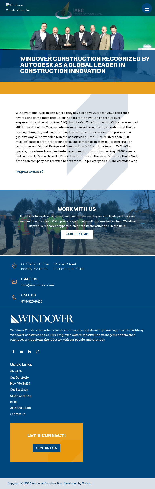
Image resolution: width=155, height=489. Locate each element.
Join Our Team (20, 408)
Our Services (19, 389)
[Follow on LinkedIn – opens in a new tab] (21, 351)
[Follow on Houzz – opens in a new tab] (29, 351)
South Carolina (20, 396)
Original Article (28, 172)
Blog (13, 402)
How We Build (20, 383)
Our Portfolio (19, 377)
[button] (147, 8)
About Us (16, 371)
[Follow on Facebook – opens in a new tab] (13, 351)
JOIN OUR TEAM (77, 234)
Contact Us (17, 414)
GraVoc (86, 483)
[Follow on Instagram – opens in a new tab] (37, 351)
